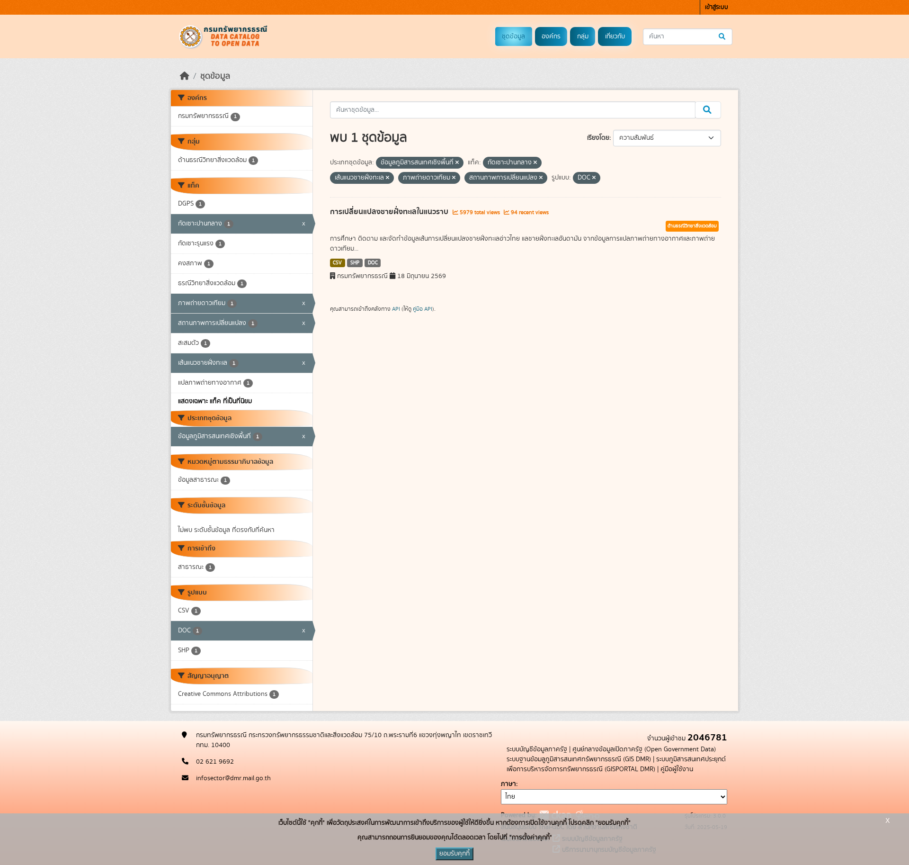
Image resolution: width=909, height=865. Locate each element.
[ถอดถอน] (457, 163)
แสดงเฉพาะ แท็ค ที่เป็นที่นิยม (215, 401)
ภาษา (508, 784)
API (396, 309)
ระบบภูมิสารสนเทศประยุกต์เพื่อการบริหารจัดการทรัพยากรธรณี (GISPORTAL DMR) (616, 764)
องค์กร (551, 36)
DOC (373, 263)
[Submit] (723, 36)
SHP (354, 263)
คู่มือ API (422, 309)
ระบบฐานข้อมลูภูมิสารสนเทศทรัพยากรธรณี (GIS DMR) (579, 759)
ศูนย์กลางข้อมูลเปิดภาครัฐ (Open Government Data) (644, 749)
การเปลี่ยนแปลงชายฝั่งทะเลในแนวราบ (390, 212)
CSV (337, 263)
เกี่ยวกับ (615, 36)
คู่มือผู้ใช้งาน (676, 769)
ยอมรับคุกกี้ (454, 853)
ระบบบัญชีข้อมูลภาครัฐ (537, 749)
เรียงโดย (598, 138)
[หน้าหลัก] (184, 76)
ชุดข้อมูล (513, 36)
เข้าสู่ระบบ (716, 7)
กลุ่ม (582, 36)
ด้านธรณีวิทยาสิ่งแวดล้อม (692, 226)
